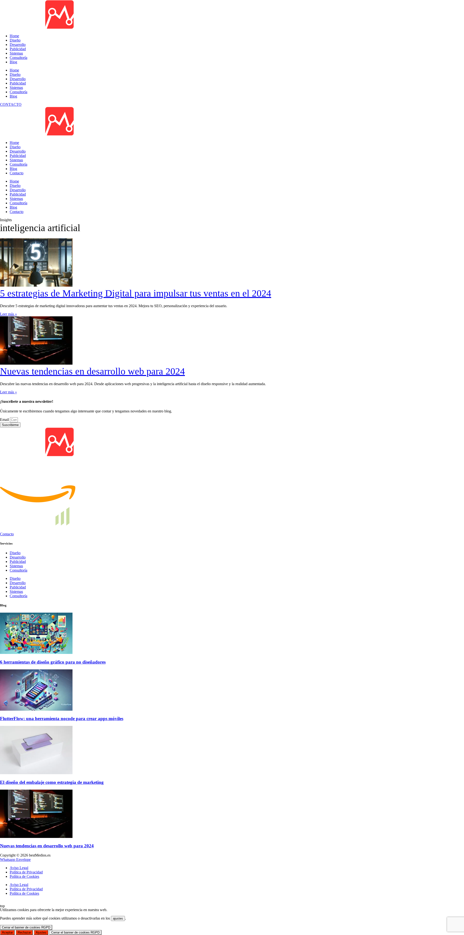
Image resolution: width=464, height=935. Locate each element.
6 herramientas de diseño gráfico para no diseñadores (53, 662)
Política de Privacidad (26, 889)
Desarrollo (18, 79)
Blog (13, 96)
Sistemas (16, 87)
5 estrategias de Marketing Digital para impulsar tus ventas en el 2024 (135, 293)
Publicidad (18, 83)
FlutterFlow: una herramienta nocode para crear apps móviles (61, 718)
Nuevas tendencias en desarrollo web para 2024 (92, 371)
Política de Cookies (24, 893)
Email (5, 420)
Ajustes (41, 932)
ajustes (118, 918)
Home (14, 70)
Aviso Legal (19, 885)
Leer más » (8, 314)
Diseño (15, 74)
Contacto (16, 173)
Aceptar (7, 932)
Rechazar (24, 932)
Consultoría (18, 92)
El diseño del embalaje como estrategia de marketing (52, 782)
